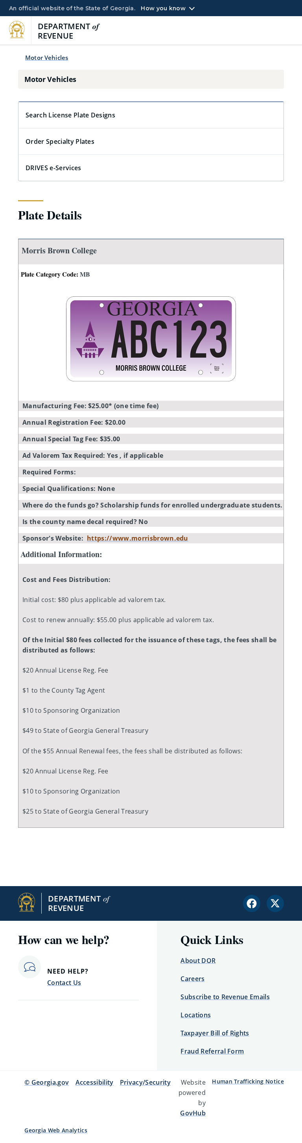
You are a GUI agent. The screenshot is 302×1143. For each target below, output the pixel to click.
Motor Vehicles (46, 57)
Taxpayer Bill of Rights (214, 1033)
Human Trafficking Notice (248, 1081)
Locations (195, 1015)
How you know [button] (163, 8)
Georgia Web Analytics (55, 1130)
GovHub (193, 1113)
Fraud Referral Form (212, 1051)
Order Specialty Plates (60, 141)
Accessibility (95, 1082)
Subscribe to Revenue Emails (225, 996)
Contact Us (64, 982)
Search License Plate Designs (70, 115)
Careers (192, 978)
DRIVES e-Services (53, 168)
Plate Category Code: (55, 274)
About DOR (197, 960)
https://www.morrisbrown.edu (137, 538)
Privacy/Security (145, 1082)
